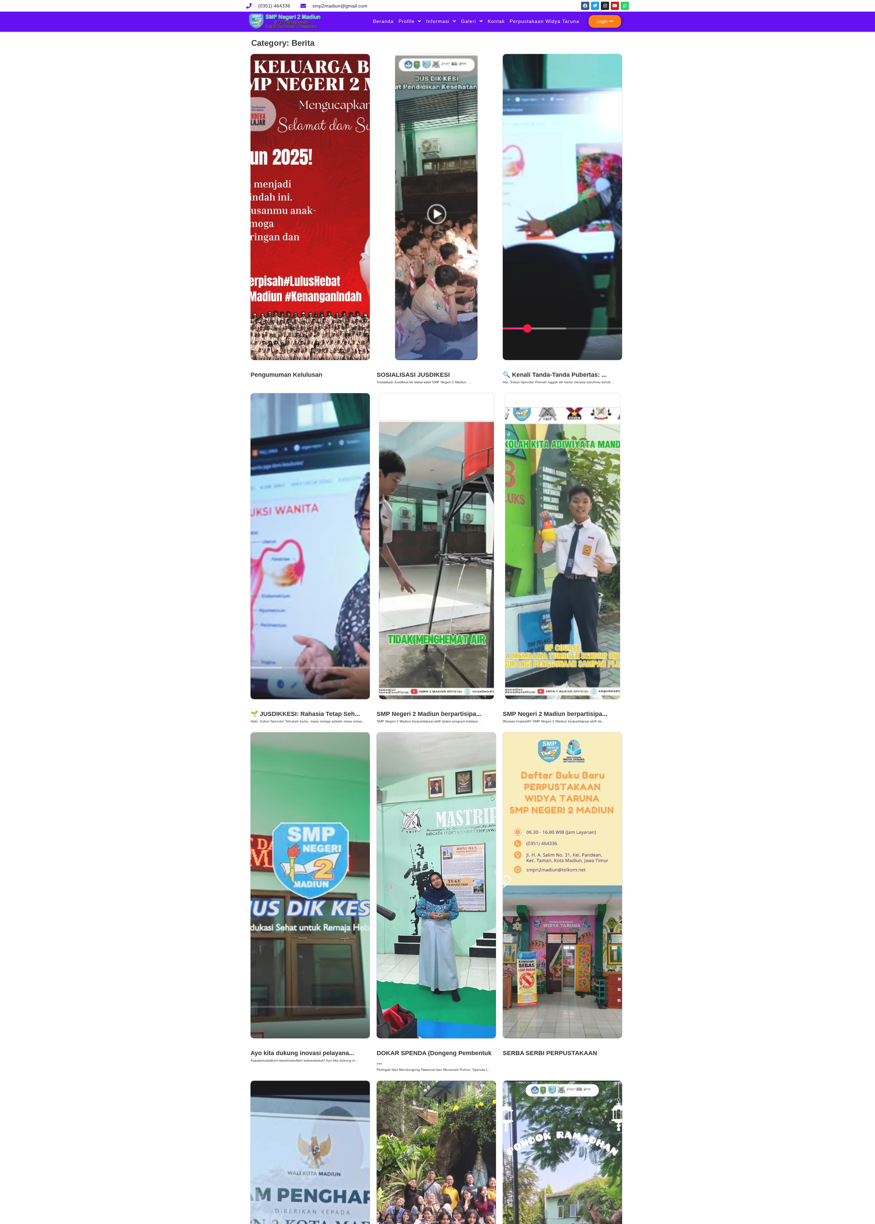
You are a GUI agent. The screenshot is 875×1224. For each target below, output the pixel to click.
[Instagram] (605, 6)
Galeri (468, 21)
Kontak (496, 21)
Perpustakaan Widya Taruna (544, 21)
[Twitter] (595, 6)
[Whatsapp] (625, 6)
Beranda (383, 21)
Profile (407, 21)
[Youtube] (615, 6)
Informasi (437, 21)
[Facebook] (585, 6)
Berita (260, 366)
